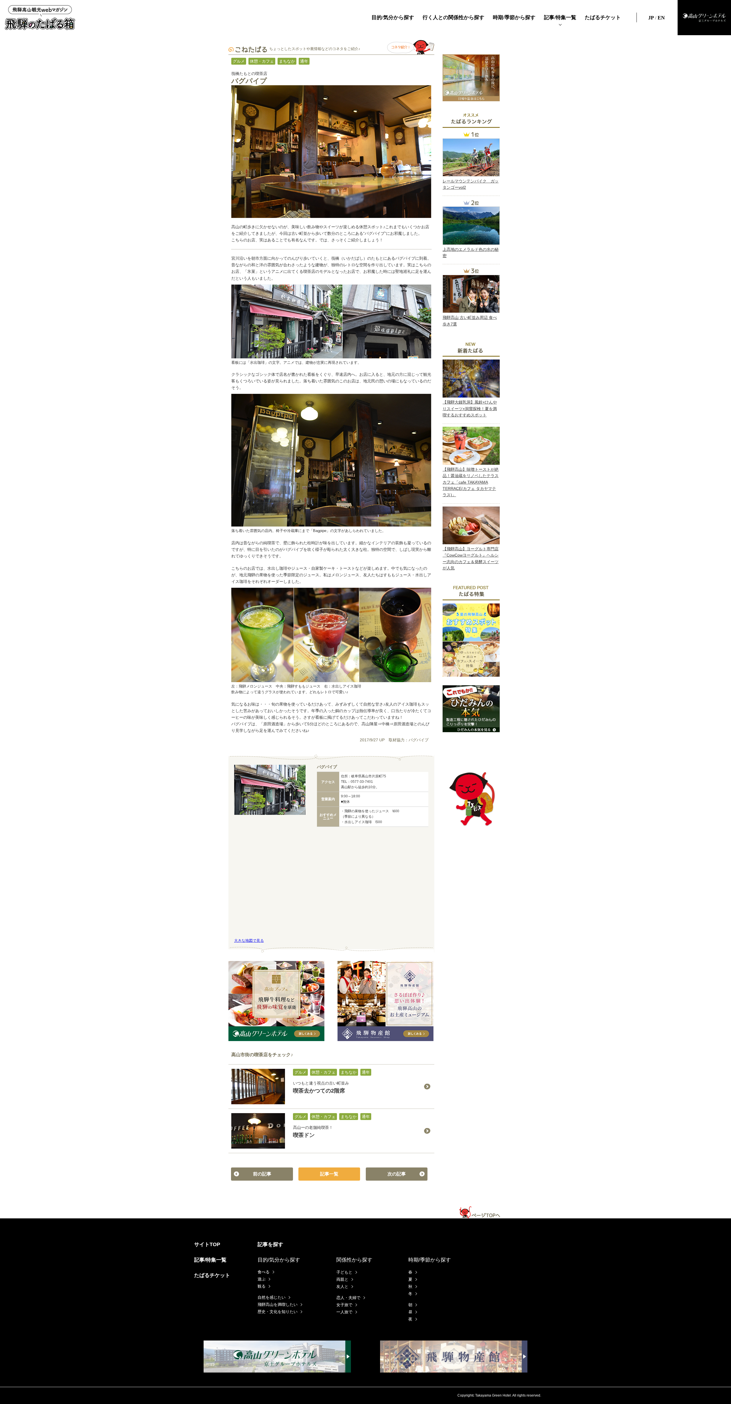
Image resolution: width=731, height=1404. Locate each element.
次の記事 (396, 1173)
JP (651, 17)
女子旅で (344, 1304)
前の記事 (262, 1173)
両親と (342, 1279)
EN (660, 17)
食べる (264, 1272)
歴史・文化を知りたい (278, 1311)
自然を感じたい (272, 1297)
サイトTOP (207, 1244)
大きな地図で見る (249, 940)
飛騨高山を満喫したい (278, 1304)
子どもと (344, 1272)
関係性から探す (354, 1260)
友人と (342, 1286)
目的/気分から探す (392, 17)
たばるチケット (603, 17)
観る (262, 1286)
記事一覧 (329, 1173)
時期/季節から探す (514, 17)
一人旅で (344, 1312)
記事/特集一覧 (560, 17)
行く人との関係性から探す (453, 17)
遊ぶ (262, 1279)
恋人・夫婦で (348, 1297)
